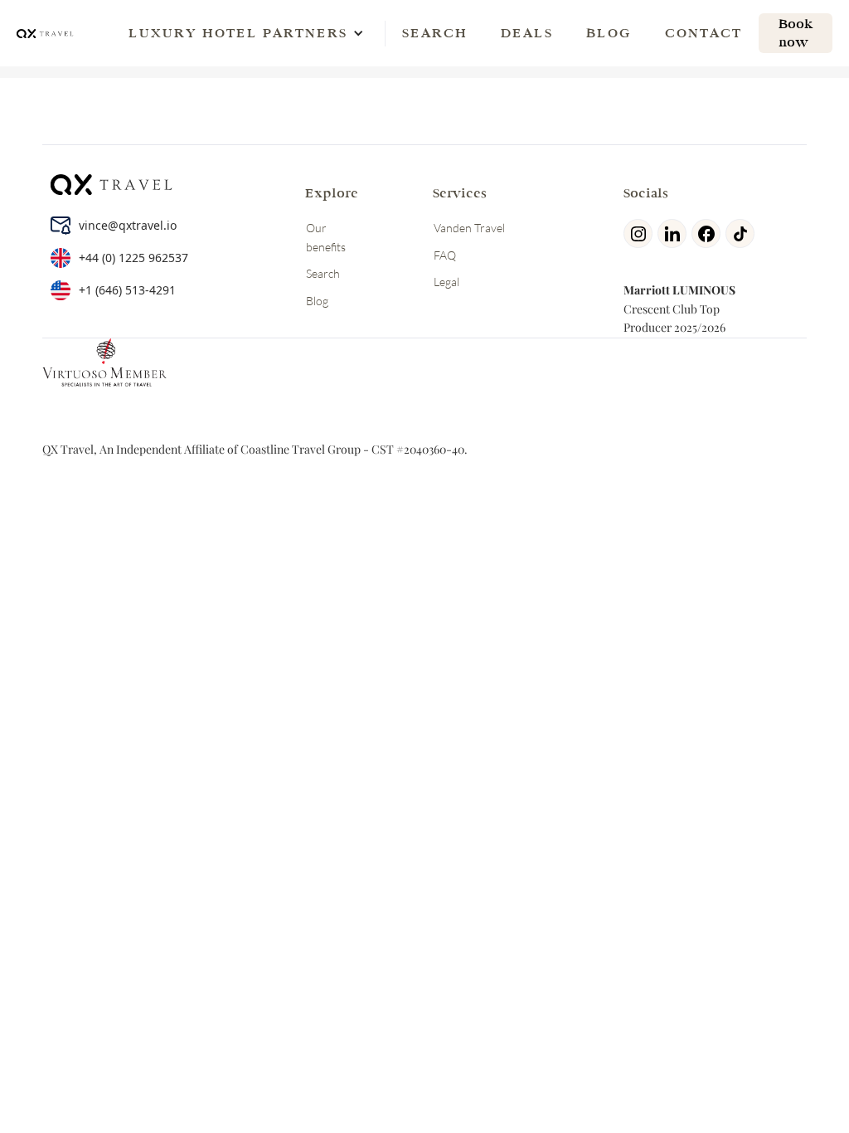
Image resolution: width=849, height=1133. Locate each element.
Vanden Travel (469, 228)
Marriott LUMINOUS (679, 290)
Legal (446, 282)
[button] (238, 33)
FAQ (445, 255)
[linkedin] (674, 233)
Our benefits (326, 237)
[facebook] (708, 233)
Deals (527, 33)
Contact (703, 33)
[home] (45, 33)
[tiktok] (742, 233)
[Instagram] (640, 233)
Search (435, 33)
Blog (609, 33)
